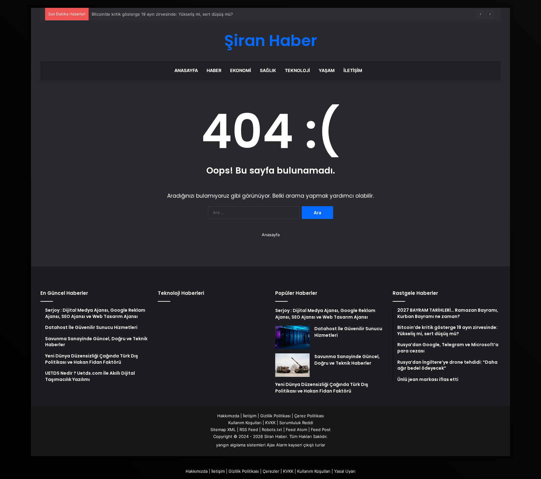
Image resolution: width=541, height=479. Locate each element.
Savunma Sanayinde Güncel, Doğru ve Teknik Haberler (347, 359)
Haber (214, 70)
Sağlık (268, 70)
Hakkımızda (228, 415)
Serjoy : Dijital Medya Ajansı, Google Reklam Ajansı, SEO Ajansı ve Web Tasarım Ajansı (325, 313)
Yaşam (327, 70)
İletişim (352, 70)
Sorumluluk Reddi (296, 422)
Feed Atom (296, 429)
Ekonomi (240, 70)
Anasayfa (186, 70)
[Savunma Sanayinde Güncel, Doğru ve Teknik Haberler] (292, 365)
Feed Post (321, 429)
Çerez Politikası (309, 415)
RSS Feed (249, 429)
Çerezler (271, 471)
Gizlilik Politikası (275, 415)
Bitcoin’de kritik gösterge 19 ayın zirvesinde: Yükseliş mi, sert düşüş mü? (162, 14)
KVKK (270, 422)
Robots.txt (272, 429)
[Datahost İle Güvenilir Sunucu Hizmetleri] (292, 337)
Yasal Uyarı (344, 471)
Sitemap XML (223, 429)
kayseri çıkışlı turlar (306, 444)
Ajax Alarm (277, 444)
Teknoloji (297, 70)
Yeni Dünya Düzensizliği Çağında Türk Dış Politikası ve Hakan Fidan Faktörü (321, 387)
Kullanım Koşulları (244, 422)
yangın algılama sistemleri (240, 444)
